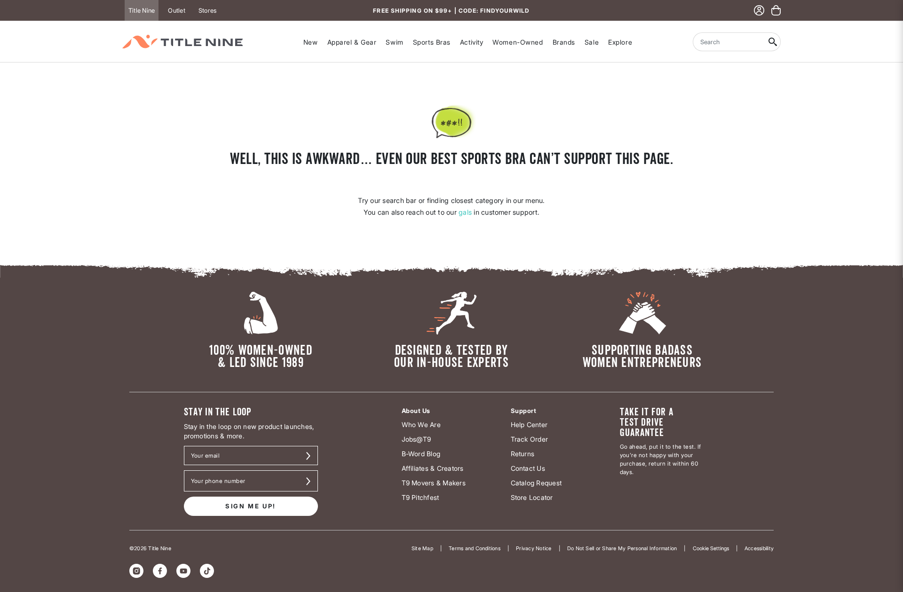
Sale (592, 42)
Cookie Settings (711, 548)
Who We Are (421, 424)
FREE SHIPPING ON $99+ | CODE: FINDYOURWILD (451, 10)
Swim (394, 42)
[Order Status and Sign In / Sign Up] (759, 10)
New (310, 42)
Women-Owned (517, 42)
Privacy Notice (533, 548)
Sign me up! (250, 506)
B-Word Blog (421, 454)
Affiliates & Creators (433, 468)
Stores (207, 10)
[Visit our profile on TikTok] (207, 571)
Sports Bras (432, 42)
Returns (523, 454)
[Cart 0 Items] (776, 10)
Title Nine (141, 10)
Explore (620, 42)
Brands (564, 42)
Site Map (422, 548)
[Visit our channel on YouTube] (183, 571)
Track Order (529, 439)
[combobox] (729, 41)
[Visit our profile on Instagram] (136, 571)
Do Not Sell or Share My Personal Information (622, 548)
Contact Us (528, 468)
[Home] (182, 41)
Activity (471, 42)
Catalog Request (536, 483)
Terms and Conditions (474, 548)
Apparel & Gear (352, 42)
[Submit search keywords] (773, 41)
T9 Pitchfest (420, 497)
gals (465, 212)
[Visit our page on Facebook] (160, 571)
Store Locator (532, 497)
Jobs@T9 (416, 439)
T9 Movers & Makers (434, 483)
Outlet (176, 10)
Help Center (529, 424)
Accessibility (759, 548)
